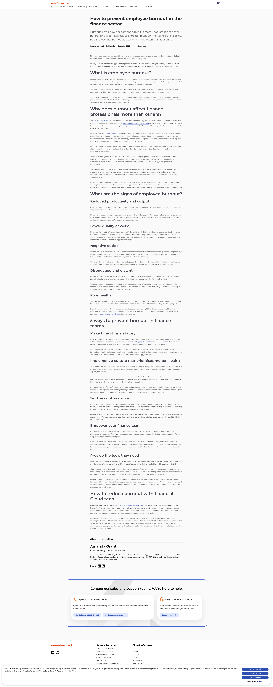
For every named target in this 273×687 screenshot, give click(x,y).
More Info (257, 673)
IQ (52, 7)
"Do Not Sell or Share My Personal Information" (56, 671)
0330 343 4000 (89, 615)
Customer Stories (119, 7)
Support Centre (138, 660)
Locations (136, 657)
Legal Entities (101, 660)
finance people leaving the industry (136, 123)
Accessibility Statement (105, 649)
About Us (145, 7)
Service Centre (189, 3)
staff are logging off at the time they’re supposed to (149, 342)
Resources (133, 7)
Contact (212, 3)
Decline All (257, 677)
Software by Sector (66, 7)
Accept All (257, 669)
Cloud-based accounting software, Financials (130, 505)
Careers (136, 652)
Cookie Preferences (103, 657)
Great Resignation (100, 121)
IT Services (104, 7)
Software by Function (86, 7)
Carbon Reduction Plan (105, 654)
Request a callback (115, 615)
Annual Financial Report (105, 652)
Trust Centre (202, 3)
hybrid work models (112, 133)
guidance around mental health (109, 314)
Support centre (168, 615)
